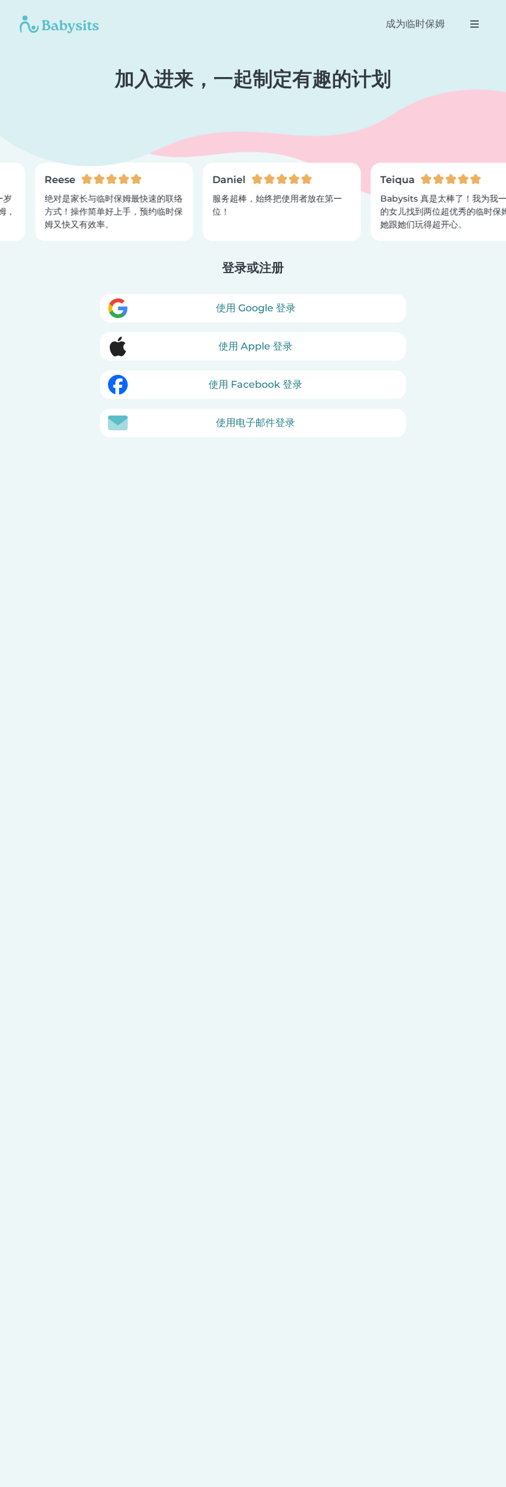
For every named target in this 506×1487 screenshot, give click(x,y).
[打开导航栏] (474, 24)
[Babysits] (59, 24)
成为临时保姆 (415, 24)
